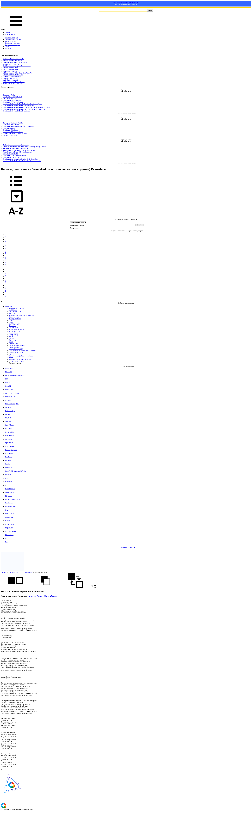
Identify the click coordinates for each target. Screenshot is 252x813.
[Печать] (92, 587)
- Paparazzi (10, 80)
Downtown (12, 326)
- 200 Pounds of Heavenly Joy (22, 104)
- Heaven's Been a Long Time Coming (18, 126)
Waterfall (11, 358)
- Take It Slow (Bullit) (19, 150)
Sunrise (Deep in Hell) (16, 349)
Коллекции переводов (12, 43)
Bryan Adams (9, 443)
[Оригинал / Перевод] (75, 587)
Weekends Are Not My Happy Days (20, 359)
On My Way (12, 340)
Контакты (8, 48)
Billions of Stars (14, 317)
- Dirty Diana (13, 75)
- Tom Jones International (14, 155)
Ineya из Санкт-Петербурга (42, 596)
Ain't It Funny (13, 310)
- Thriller (9, 95)
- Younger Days (11, 157)
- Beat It (11, 67)
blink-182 (8, 421)
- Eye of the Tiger (15, 133)
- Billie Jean (12, 60)
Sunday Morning (14, 347)
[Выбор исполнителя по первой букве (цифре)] (16, 218)
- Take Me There (10, 69)
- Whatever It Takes (13, 132)
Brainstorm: (8, 306)
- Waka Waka (17, 66)
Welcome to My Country (16, 361)
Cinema (11, 320)
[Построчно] (45, 587)
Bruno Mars (8, 407)
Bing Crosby (9, 528)
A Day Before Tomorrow (16, 308)
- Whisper (9, 98)
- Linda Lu (16, 111)
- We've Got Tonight (13, 102)
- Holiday (9, 128)
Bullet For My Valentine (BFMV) (15, 471)
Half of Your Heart (14, 331)
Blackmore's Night (10, 506)
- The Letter (10, 130)
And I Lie (12, 313)
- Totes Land (10, 135)
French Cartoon (13, 327)
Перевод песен (10, 34)
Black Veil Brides (10, 531)
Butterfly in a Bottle (15, 319)
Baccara (7, 520)
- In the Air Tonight (13, 123)
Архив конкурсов (11, 41)
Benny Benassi (9, 435)
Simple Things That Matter (17, 345)
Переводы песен (13, 572)
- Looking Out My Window (24, 146)
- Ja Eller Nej (15, 148)
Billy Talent (8, 496)
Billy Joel (8, 418)
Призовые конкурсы (11, 38)
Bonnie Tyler (9, 389)
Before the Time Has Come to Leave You (21, 315)
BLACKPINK (9, 446)
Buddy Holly (9, 517)
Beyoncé (7, 382)
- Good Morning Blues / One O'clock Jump (26, 107)
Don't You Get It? (14, 324)
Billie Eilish (8, 372)
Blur (6, 542)
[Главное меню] (15, 27)
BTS (6, 379)
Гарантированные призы (13, 39)
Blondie (7, 464)
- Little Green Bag (20, 159)
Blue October (9, 503)
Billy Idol (8, 474)
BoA (6, 510)
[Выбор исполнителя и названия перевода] (16, 187)
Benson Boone (9, 524)
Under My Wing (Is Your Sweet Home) (21, 356)
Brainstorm (28, 572)
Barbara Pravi (9, 453)
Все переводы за (127, 113)
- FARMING (10, 154)
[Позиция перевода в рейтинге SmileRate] (95, 587)
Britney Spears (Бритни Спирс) (15, 375)
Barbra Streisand (10, 489)
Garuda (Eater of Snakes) (16, 329)
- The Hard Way (15, 62)
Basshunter (8, 482)
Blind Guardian (9, 513)
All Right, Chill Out (15, 311)
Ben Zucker (8, 400)
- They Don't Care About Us (17, 73)
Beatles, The (9, 368)
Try (10, 354)
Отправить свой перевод (13, 45)
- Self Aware (11, 64)
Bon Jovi (7, 414)
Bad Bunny (8, 457)
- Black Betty (11, 125)
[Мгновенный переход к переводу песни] (16, 202)
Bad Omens (8, 428)
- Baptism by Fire (18, 105)
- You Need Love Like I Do (22, 161)
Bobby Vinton (9, 492)
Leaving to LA (13, 333)
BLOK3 (7, 478)
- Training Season (12, 76)
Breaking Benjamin (11, 450)
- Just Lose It (10, 78)
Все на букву (128, 547)
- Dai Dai (13, 59)
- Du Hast (10, 71)
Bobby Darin (9, 467)
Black (6, 485)
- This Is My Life (12, 100)
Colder (11, 322)
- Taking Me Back (12, 97)
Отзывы (7, 46)
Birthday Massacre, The (12, 499)
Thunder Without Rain (16, 352)
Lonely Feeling (13, 335)
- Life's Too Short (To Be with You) (24, 109)
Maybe (11, 336)
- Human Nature (14, 82)
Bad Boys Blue (9, 432)
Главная (7, 32)
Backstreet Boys (10, 411)
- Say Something (17, 152)
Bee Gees (8, 460)
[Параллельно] (15, 587)
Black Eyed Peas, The (12, 404)
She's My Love (13, 343)
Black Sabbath (9, 425)
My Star (11, 338)
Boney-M (8, 386)
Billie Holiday (9, 535)
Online (11, 342)
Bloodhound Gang (10, 396)
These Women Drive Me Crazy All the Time (22, 350)
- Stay (16, 145)
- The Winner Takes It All (13, 83)
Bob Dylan (8, 439)
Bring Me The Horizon (12, 393)
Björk (6, 538)
